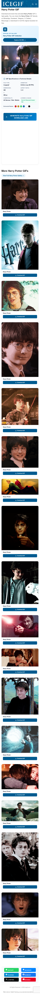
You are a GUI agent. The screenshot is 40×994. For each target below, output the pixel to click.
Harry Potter (7, 211)
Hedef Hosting (15, 992)
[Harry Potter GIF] (20, 194)
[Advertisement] (20, 142)
